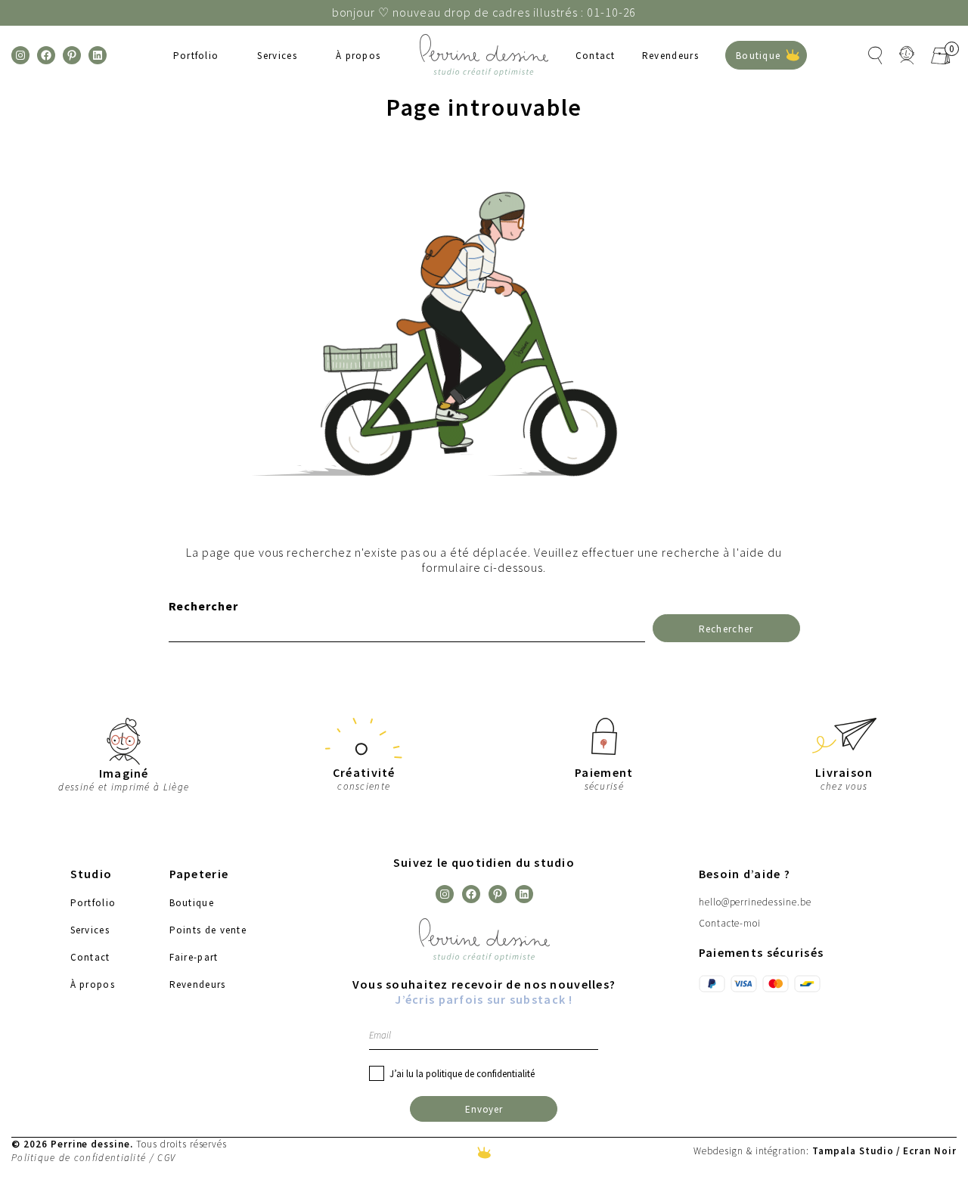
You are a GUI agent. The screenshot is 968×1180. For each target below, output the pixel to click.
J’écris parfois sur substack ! (483, 999)
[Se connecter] (907, 55)
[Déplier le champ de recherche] (875, 56)
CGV (166, 1157)
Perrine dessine (90, 1144)
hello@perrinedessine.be (755, 902)
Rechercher (204, 605)
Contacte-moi (730, 923)
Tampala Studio (852, 1150)
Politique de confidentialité (78, 1157)
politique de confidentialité (480, 1073)
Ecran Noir (930, 1150)
